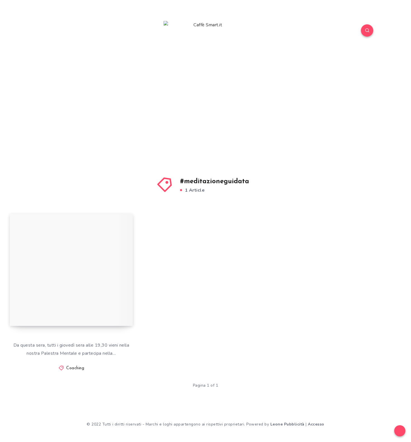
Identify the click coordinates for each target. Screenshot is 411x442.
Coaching (75, 368)
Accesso (316, 424)
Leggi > (118, 309)
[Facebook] (43, 31)
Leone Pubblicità (287, 424)
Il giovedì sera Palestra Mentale (58, 306)
